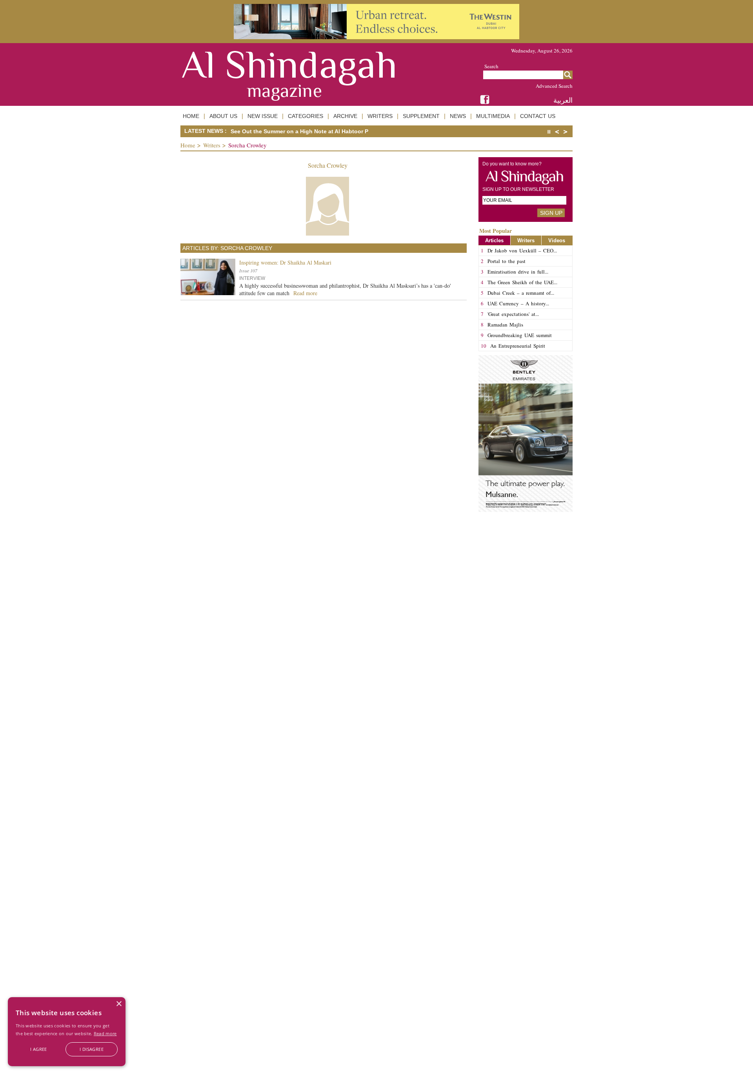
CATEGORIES (305, 116)
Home (187, 145)
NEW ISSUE (262, 116)
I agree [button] (38, 1049)
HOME (191, 116)
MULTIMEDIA (493, 116)
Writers (211, 145)
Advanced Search (554, 85)
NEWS (458, 116)
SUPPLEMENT (421, 116)
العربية (563, 100)
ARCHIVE (345, 116)
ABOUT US (223, 116)
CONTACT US (537, 116)
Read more (105, 1033)
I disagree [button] (92, 1049)
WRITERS (380, 116)
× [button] (119, 1004)
